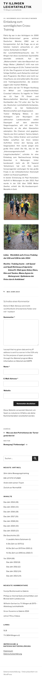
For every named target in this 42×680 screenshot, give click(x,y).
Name (7, 367)
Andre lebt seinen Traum (14, 483)
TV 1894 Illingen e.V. (12, 635)
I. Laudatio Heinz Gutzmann (17, 539)
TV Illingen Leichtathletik (18, 5)
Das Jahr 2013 (12, 576)
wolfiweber (31, 18)
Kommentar (9, 317)
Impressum (8, 651)
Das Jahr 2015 (9, 507)
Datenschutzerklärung (13, 654)
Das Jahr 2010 (12, 562)
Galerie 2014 (24, 611)
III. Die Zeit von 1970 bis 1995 (18, 548)
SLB (5, 631)
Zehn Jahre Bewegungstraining (16, 473)
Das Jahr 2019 (13, 292)
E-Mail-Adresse (11, 379)
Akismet (17, 358)
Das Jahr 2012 (12, 571)
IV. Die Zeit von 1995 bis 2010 (18, 553)
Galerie (26, 591)
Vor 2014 (7, 558)
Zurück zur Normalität (12, 488)
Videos (17, 616)
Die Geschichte (10, 535)
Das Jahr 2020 (9, 531)
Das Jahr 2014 (9, 502)
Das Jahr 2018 (9, 521)
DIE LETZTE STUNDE (12, 478)
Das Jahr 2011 (11, 567)
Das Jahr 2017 (9, 516)
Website (7, 391)
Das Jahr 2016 (9, 512)
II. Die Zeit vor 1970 (14, 544)
